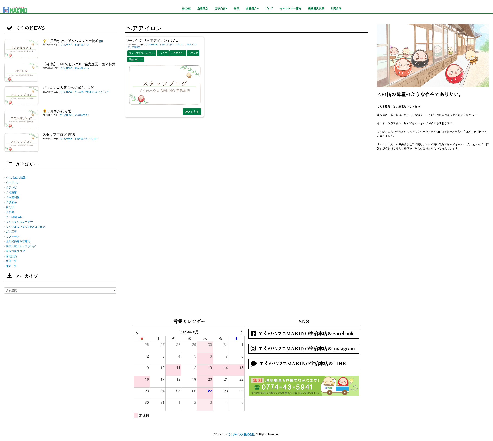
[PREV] (137, 331)
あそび (10, 207)
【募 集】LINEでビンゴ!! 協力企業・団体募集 (81, 64)
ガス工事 (79, 92)
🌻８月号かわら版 (57, 111)
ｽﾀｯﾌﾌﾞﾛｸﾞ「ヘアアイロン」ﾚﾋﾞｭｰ (153, 41)
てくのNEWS (151, 44)
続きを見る (192, 111)
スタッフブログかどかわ (141, 53)
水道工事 (11, 261)
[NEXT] (241, 331)
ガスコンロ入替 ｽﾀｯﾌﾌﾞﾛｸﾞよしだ (68, 88)
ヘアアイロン (178, 53)
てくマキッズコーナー (19, 221)
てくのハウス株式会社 (241, 434)
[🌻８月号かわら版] (21, 119)
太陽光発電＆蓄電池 (18, 241)
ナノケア (162, 53)
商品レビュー (136, 59)
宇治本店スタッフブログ (171, 44)
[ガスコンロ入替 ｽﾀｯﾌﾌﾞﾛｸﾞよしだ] (21, 96)
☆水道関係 (12, 197)
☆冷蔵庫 (11, 192)
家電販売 (136, 47)
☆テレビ (11, 187)
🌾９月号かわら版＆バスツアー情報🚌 (73, 41)
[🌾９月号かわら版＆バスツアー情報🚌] (21, 49)
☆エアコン (12, 182)
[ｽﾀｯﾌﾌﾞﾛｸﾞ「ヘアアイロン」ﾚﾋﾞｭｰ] (164, 105)
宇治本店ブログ (82, 45)
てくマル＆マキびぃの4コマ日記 (25, 226)
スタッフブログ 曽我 (59, 134)
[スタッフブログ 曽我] (21, 142)
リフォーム (12, 236)
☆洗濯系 (11, 202)
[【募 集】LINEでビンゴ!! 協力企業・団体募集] (21, 72)
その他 (10, 212)
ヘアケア (193, 53)
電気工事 (11, 266)
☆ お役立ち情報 (16, 177)
